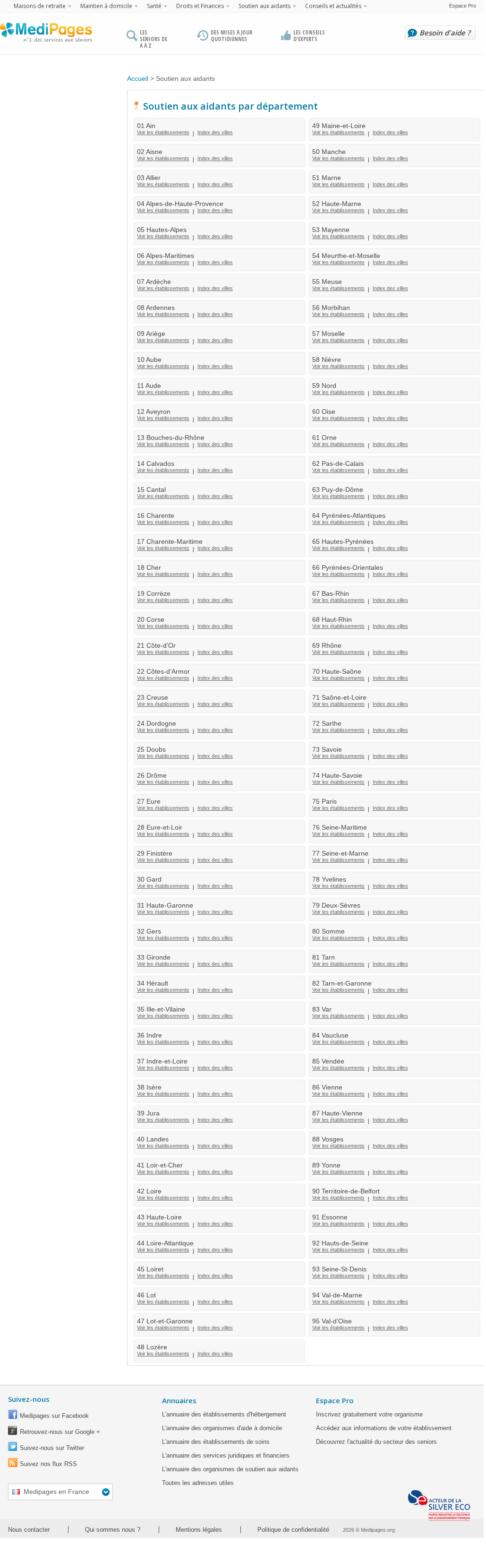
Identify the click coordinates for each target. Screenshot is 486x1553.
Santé (154, 6)
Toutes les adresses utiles (198, 1482)
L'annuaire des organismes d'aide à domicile (222, 1428)
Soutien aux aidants (264, 6)
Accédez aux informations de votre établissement (384, 1428)
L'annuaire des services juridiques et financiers (226, 1455)
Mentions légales (199, 1529)
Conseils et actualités (333, 6)
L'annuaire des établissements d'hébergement (224, 1414)
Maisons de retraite (40, 6)
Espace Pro (462, 6)
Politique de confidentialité (293, 1529)
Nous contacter (29, 1529)
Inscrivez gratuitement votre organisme (369, 1414)
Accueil (137, 78)
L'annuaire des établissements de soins (216, 1441)
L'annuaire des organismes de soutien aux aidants (230, 1469)
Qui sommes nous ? (112, 1529)
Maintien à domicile (106, 6)
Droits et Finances (200, 6)
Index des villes (215, 132)
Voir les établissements (163, 132)
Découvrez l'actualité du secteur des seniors (376, 1441)
